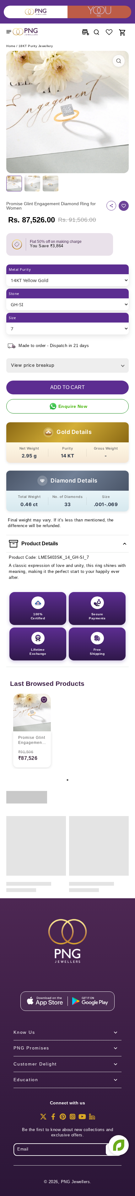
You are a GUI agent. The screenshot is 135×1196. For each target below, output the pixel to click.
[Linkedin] (92, 1118)
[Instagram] (72, 1118)
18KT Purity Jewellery (36, 46)
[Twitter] (43, 1118)
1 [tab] (67, 780)
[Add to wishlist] (124, 206)
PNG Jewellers (75, 1182)
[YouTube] (82, 1118)
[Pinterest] (63, 1118)
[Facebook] (53, 1118)
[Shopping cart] (122, 31)
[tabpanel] (32, 731)
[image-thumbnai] (14, 183)
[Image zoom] (67, 112)
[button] (67, 387)
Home (10, 46)
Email (23, 1149)
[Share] (111, 206)
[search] (96, 31)
